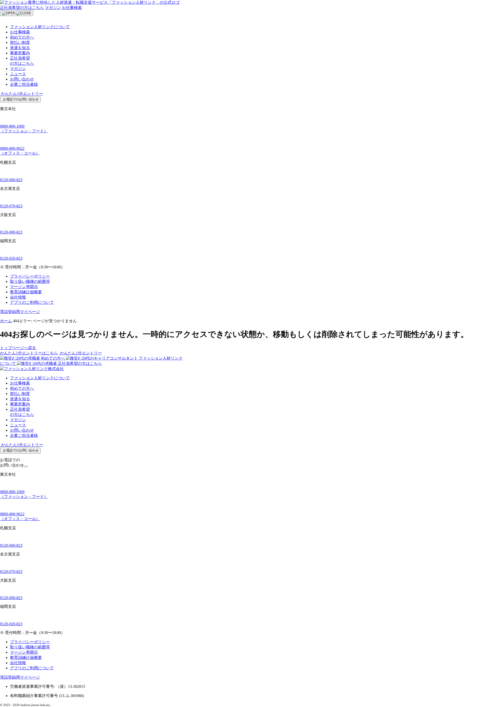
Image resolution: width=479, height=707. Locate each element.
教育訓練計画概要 (26, 292)
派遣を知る (20, 48)
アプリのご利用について (32, 302)
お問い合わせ (22, 79)
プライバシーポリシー (30, 276)
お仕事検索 (72, 7)
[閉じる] (26, 466)
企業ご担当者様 (24, 84)
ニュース (18, 74)
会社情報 (18, 297)
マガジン (53, 7)
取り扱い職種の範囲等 (30, 281)
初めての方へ (22, 37)
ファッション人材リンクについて (40, 27)
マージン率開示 (24, 287)
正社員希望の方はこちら (22, 7)
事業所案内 (20, 53)
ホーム (6, 321)
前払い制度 (20, 42)
